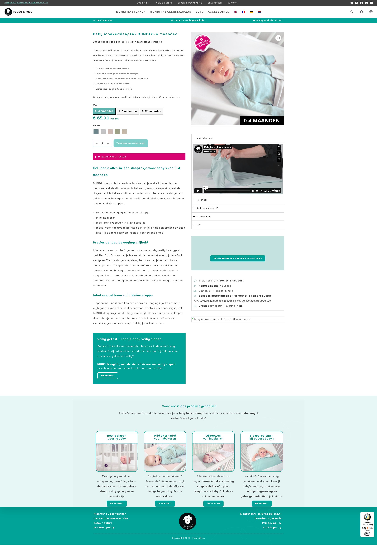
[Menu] (372, 513)
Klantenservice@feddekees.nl (261, 514)
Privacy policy (272, 523)
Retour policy (103, 523)
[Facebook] (351, 3)
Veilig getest (164, 3)
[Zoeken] (351, 11)
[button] (278, 38)
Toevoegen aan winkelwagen (130, 143)
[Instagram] (361, 3)
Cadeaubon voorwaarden (111, 518)
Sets (199, 12)
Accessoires (218, 12)
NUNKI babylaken (131, 12)
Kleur (96, 126)
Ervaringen (215, 3)
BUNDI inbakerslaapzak (170, 12)
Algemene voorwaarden (110, 514)
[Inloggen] (361, 11)
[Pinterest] (366, 3)
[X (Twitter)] (356, 3)
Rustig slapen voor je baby (116, 437)
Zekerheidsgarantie (190, 3)
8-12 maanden (151, 111)
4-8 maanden (128, 111)
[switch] (367, 534)
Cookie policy (272, 527)
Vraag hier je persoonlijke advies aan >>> (26, 3)
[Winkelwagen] (371, 11)
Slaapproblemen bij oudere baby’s (261, 437)
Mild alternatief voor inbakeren (165, 437)
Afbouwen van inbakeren (213, 437)
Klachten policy (104, 527)
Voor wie (142, 3)
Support (233, 3)
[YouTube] (371, 3)
